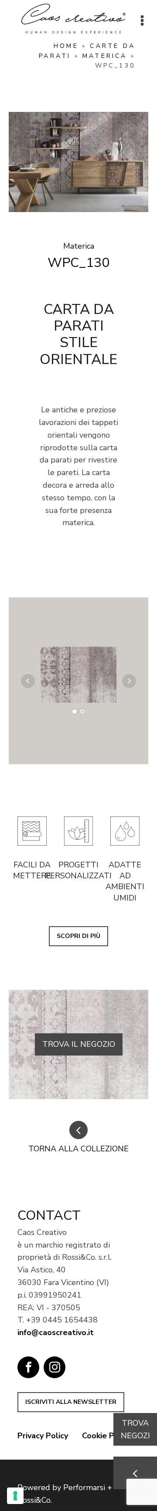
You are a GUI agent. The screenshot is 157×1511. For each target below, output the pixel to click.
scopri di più (78, 936)
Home (66, 46)
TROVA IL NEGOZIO (78, 1044)
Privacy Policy (42, 1435)
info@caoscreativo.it (55, 1332)
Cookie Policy (106, 1435)
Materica (104, 56)
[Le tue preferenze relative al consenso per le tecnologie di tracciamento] (15, 1495)
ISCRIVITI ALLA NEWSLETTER (70, 1402)
